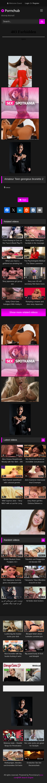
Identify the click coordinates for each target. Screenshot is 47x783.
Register (36, 3)
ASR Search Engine (25, 777)
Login (27, 3)
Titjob (24, 200)
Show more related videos (24, 312)
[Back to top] (39, 775)
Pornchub (12, 10)
